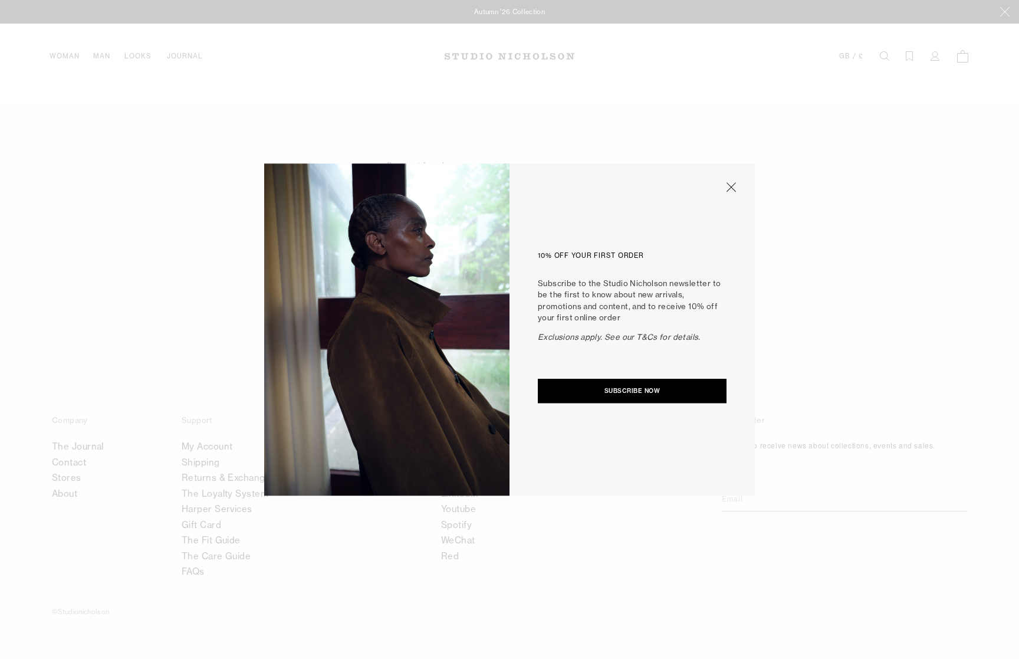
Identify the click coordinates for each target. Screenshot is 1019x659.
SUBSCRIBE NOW (632, 391)
